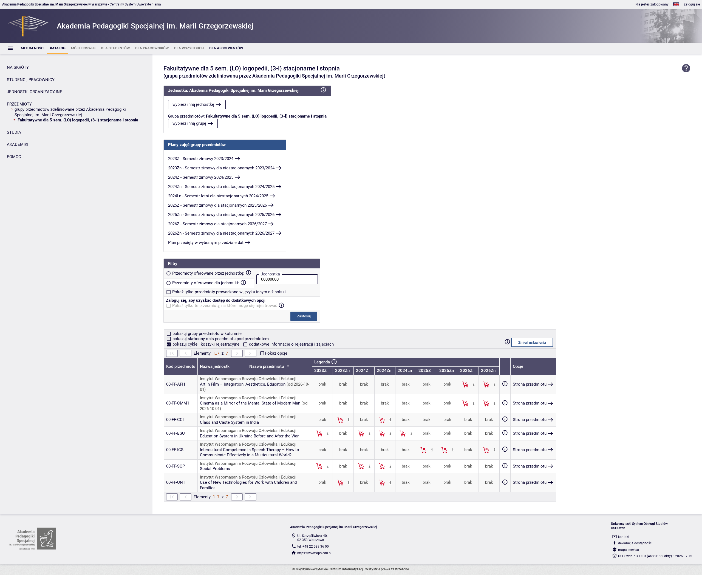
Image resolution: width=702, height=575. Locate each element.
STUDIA (14, 132)
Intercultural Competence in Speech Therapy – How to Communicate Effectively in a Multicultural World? (249, 452)
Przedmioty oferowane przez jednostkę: (208, 273)
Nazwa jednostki (215, 366)
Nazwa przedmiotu (267, 366)
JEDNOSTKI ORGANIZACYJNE (34, 91)
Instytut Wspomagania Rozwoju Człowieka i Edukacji (248, 378)
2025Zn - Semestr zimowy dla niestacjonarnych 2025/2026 (221, 214)
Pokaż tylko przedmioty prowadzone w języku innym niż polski (229, 291)
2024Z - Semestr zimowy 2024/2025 (200, 177)
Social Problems (215, 468)
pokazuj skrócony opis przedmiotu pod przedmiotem (220, 338)
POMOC (14, 156)
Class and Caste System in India (229, 422)
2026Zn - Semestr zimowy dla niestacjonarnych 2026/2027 (221, 233)
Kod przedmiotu (180, 366)
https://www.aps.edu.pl (314, 553)
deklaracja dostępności (635, 543)
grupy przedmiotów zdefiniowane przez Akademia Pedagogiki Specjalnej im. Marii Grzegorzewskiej (70, 112)
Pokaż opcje (276, 353)
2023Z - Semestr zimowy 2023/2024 (200, 158)
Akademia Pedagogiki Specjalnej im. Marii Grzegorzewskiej (244, 90)
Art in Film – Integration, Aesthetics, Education (242, 384)
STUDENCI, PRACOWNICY (31, 79)
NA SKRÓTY (18, 67)
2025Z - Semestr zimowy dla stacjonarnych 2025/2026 (217, 205)
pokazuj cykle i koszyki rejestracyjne (205, 344)
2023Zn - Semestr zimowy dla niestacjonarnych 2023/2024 (221, 168)
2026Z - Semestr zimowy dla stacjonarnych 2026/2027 (217, 223)
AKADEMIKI (17, 144)
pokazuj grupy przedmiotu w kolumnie (206, 333)
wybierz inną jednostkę (193, 104)
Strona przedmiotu (530, 384)
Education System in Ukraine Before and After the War (249, 436)
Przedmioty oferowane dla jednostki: (205, 282)
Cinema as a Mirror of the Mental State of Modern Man (250, 403)
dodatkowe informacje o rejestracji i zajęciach (291, 344)
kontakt (623, 537)
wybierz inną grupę (189, 123)
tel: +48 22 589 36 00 (313, 546)
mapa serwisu (628, 550)
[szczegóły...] (473, 384)
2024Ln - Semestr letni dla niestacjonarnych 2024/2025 (218, 195)
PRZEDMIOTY (19, 104)
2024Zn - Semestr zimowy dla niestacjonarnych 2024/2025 (221, 186)
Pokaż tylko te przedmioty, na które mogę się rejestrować (224, 305)
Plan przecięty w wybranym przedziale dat (206, 242)
